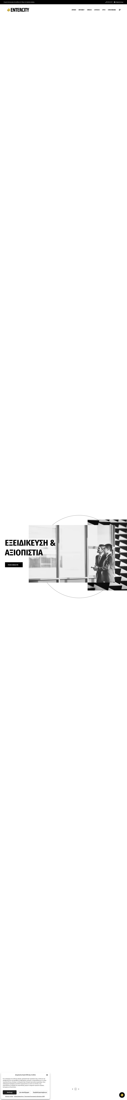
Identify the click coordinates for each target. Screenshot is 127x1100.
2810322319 (109, 2)
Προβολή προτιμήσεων (40, 1092)
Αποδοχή (9, 1092)
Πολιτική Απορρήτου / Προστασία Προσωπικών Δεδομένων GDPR (29, 1096)
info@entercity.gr (119, 2)
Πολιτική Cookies (9, 1096)
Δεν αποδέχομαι (24, 1092)
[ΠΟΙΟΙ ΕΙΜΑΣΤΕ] (14, 564)
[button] (47, 1075)
